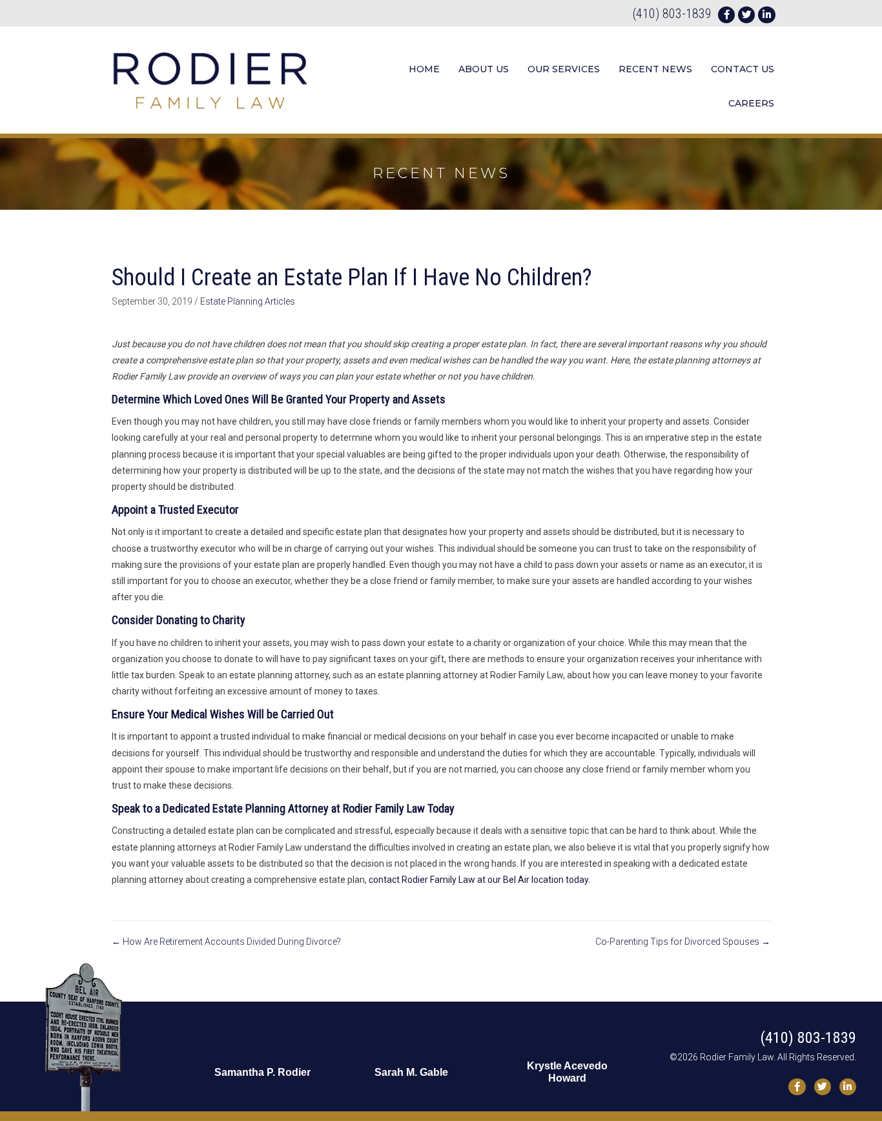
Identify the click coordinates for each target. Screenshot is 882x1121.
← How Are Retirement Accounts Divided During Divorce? (226, 941)
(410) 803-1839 (672, 13)
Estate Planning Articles (247, 301)
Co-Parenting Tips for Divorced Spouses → (682, 941)
